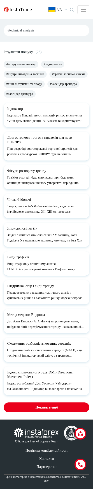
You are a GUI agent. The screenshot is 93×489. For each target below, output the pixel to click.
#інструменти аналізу (21, 64)
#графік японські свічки (68, 74)
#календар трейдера (63, 84)
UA (59, 9)
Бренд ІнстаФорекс (16, 476)
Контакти (46, 458)
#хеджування (53, 64)
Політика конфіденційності (46, 450)
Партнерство (46, 467)
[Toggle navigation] (83, 9)
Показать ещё (46, 407)
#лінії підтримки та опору (24, 84)
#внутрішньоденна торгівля (25, 74)
